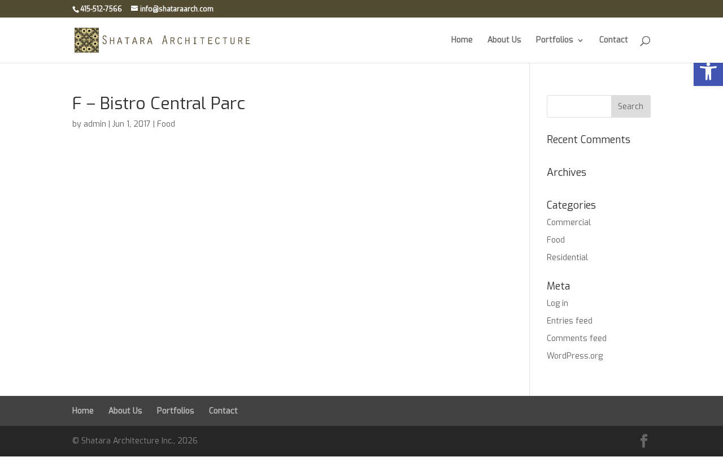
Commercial (569, 222)
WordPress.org (575, 356)
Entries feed (570, 321)
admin (95, 124)
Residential (567, 257)
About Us (504, 40)
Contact (613, 40)
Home (462, 40)
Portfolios (554, 40)
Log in (557, 303)
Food (166, 124)
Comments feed (577, 338)
